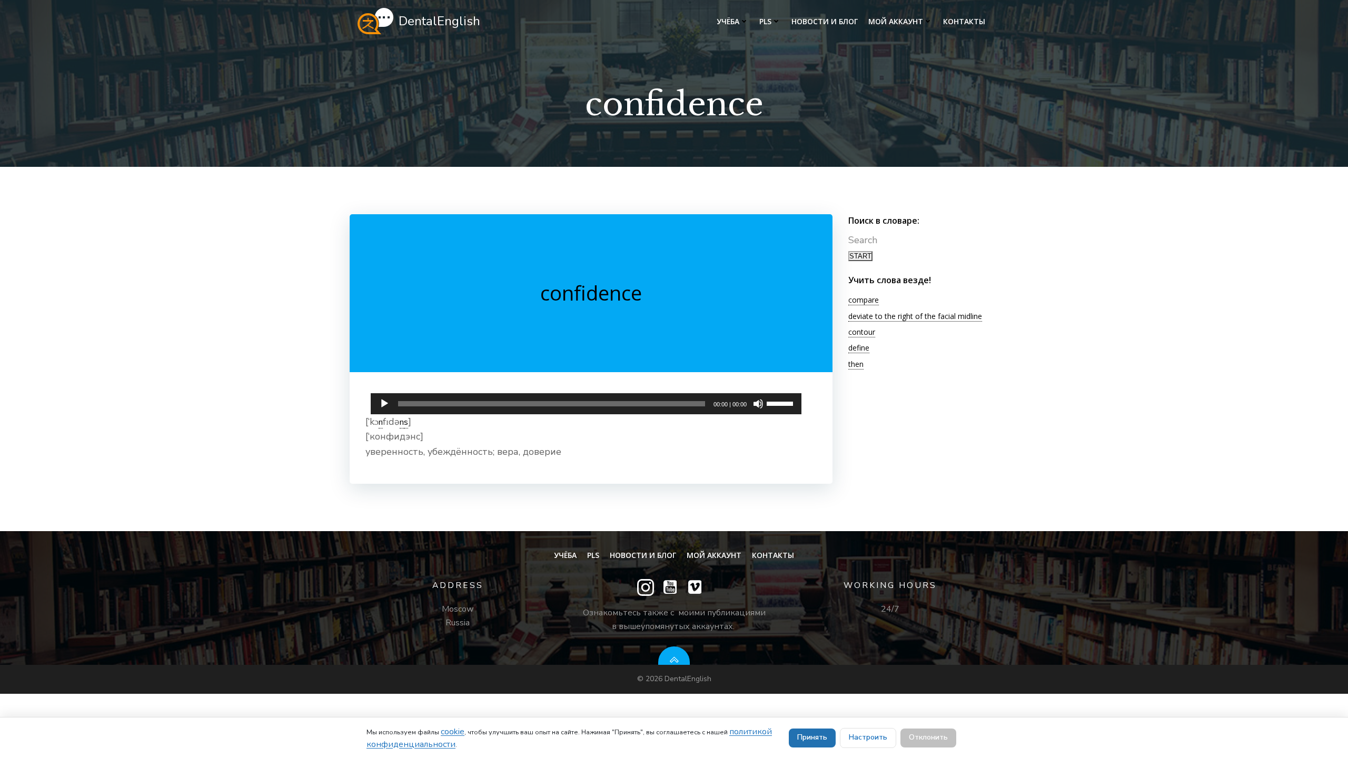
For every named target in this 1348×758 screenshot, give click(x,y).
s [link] (406, 422)
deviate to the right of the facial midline (915, 316)
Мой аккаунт (895, 21)
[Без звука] (758, 403)
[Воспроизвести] (384, 403)
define (858, 348)
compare (863, 300)
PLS (765, 21)
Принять (812, 737)
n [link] (381, 422)
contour (861, 332)
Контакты (964, 21)
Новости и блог (824, 21)
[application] (586, 401)
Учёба (728, 21)
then (856, 364)
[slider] (781, 402)
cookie (452, 731)
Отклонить (928, 737)
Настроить (868, 737)
